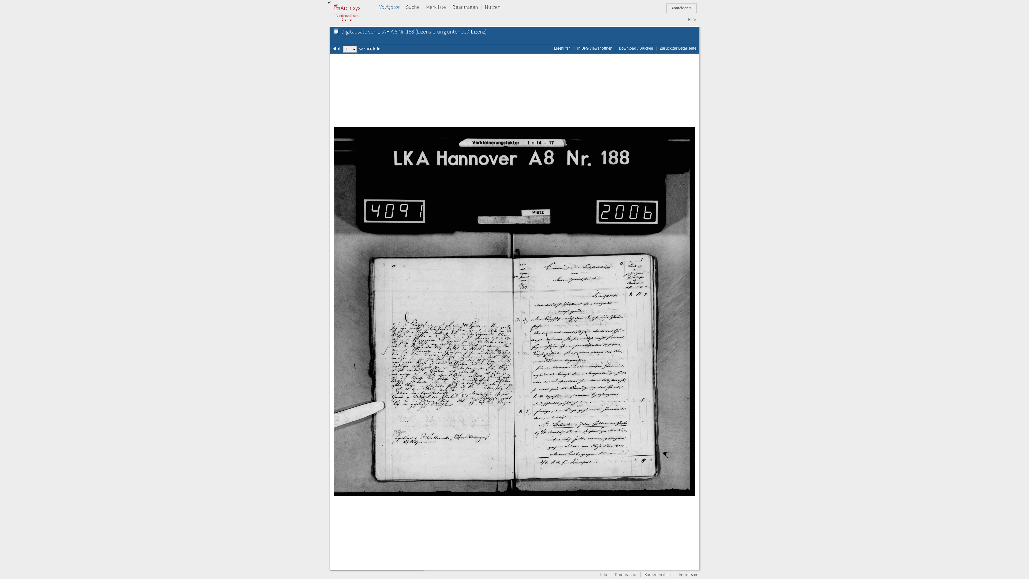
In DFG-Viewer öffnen (594, 48)
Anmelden (680, 8)
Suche (413, 7)
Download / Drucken (636, 48)
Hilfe (692, 19)
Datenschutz (626, 574)
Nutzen (493, 7)
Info (603, 574)
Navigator (389, 7)
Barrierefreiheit (657, 574)
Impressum (688, 574)
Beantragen (465, 7)
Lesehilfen (562, 48)
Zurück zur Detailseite (678, 48)
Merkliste (436, 7)
